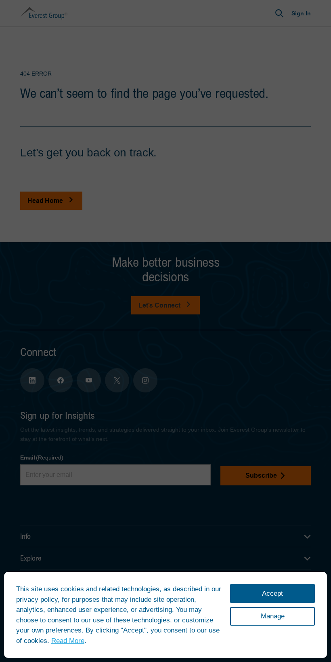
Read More (67, 641)
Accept (272, 593)
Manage (273, 616)
